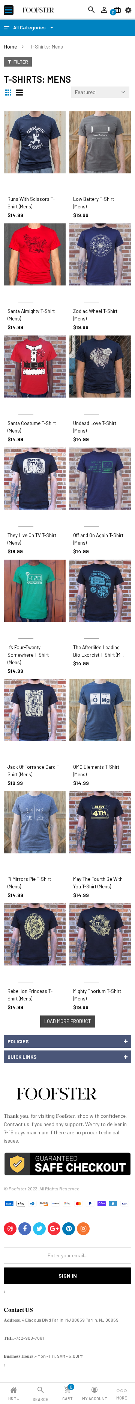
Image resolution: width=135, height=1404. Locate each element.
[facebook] (24, 1228)
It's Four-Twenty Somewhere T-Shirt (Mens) (28, 654)
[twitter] (39, 1228)
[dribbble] (10, 1228)
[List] (20, 92)
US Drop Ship (26, 181)
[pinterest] (68, 1228)
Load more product (67, 1021)
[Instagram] (83, 1228)
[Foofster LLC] (57, 1095)
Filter (21, 62)
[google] (54, 1228)
